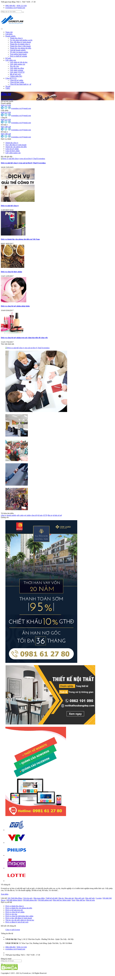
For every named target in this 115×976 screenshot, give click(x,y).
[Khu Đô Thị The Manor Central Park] (41, 662)
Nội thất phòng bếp (30, 900)
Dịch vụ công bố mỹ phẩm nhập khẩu (15, 306)
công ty (3, 515)
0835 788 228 (6, 134)
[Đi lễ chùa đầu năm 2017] (16, 509)
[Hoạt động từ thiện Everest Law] (16, 460)
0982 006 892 (10, 6)
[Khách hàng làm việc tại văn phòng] (16, 485)
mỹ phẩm (27, 515)
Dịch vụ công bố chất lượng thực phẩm (19, 916)
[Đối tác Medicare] (16, 868)
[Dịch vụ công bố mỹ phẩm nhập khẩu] (13, 302)
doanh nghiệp (11, 515)
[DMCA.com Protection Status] (9, 969)
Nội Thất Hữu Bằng (15, 898)
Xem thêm (4, 894)
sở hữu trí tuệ (57, 515)
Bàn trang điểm (39, 898)
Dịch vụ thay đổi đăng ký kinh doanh (18, 918)
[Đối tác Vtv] (16, 843)
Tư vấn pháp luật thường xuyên (21, 40)
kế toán (40, 515)
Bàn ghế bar (80, 900)
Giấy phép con (10, 60)
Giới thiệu (8, 34)
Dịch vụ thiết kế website (18, 56)
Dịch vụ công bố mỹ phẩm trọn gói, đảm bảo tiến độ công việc (24, 338)
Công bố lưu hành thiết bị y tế (20, 84)
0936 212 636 (22, 6)
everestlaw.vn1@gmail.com (15, 8)
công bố (34, 515)
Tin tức (7, 86)
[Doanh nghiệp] (2, 108)
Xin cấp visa (14, 66)
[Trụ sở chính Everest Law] (16, 436)
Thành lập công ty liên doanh (20, 46)
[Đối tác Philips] (16, 855)
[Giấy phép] (2, 115)
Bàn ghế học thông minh (62, 900)
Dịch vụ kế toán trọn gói (14, 910)
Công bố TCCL (11, 78)
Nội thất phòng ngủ (45, 900)
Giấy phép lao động (17, 68)
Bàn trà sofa (90, 900)
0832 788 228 (6, 127)
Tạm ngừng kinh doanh (18, 54)
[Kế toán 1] (2, 130)
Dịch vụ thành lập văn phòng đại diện (18, 908)
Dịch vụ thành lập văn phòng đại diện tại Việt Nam (20, 239)
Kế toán (8, 58)
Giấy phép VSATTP (17, 72)
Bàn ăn (61, 898)
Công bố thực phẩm (17, 82)
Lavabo (99, 898)
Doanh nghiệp (10, 36)
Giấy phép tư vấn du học (19, 62)
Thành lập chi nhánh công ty (20, 44)
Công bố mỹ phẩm (16, 80)
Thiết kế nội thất (51, 898)
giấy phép (20, 515)
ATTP (45, 515)
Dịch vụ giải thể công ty (10, 206)
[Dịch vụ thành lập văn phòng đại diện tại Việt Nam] (13, 235)
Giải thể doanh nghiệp (18, 50)
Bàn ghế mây (90, 898)
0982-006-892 (10, 947)
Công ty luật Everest (12, 930)
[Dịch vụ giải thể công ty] (18, 201)
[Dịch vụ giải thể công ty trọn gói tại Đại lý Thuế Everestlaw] (23, 159)
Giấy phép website (16, 70)
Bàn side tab (69, 898)
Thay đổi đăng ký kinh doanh (20, 42)
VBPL (7, 88)
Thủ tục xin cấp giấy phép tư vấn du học (19, 920)
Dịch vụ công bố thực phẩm (11, 272)
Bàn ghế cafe (79, 898)
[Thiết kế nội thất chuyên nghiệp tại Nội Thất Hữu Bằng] (50, 724)
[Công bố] (2, 123)
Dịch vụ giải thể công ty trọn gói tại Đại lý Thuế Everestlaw (23, 163)
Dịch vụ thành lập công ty (14, 906)
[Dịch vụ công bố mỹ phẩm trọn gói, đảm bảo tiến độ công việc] (12, 333)
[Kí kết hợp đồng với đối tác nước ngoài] (36, 411)
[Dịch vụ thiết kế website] (35, 815)
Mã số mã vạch (15, 74)
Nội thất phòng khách (14, 900)
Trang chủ (9, 32)
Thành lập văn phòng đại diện (20, 48)
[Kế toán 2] (2, 137)
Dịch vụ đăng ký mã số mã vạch (16, 922)
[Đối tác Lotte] (16, 881)
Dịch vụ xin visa (11, 914)
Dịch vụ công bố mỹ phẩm (14, 912)
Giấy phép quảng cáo (17, 64)
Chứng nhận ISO (16, 76)
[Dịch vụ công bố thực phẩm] (12, 267)
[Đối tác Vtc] (16, 830)
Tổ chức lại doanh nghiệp (19, 52)
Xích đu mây (27, 898)
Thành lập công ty (16, 38)
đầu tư (6, 94)
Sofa (73, 900)
